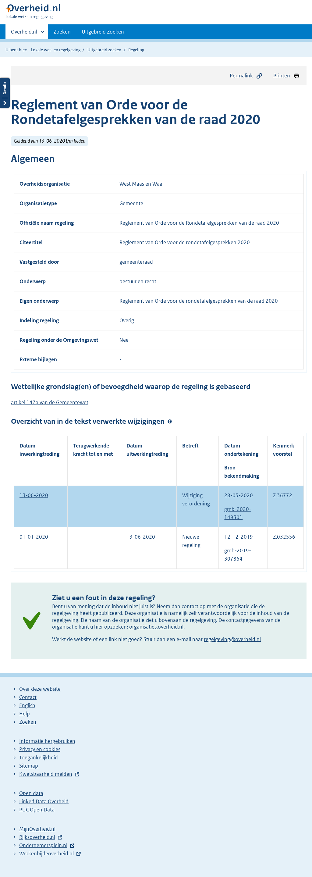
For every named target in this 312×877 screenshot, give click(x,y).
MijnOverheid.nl (37, 828)
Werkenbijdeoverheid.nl (46, 853)
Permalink (241, 75)
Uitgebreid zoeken (104, 49)
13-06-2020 (34, 495)
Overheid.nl (24, 33)
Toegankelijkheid (38, 757)
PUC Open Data (37, 809)
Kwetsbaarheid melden (45, 774)
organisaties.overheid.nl (156, 626)
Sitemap (28, 765)
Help (24, 713)
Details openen (5, 93)
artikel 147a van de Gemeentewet (49, 402)
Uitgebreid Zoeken (103, 31)
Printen (281, 75)
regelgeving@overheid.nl (232, 639)
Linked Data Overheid (44, 801)
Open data (31, 793)
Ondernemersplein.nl (43, 845)
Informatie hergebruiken (47, 741)
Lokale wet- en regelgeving (55, 49)
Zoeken (62, 31)
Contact (28, 697)
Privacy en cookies (39, 749)
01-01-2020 (34, 536)
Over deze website (40, 689)
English (27, 705)
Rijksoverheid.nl (37, 837)
